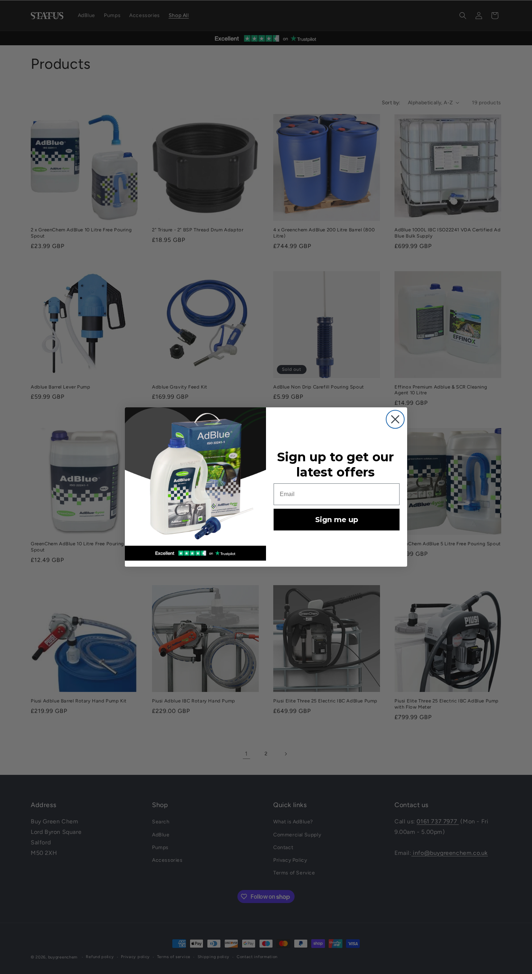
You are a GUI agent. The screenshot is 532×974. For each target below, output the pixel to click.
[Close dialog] (395, 419)
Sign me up (336, 519)
